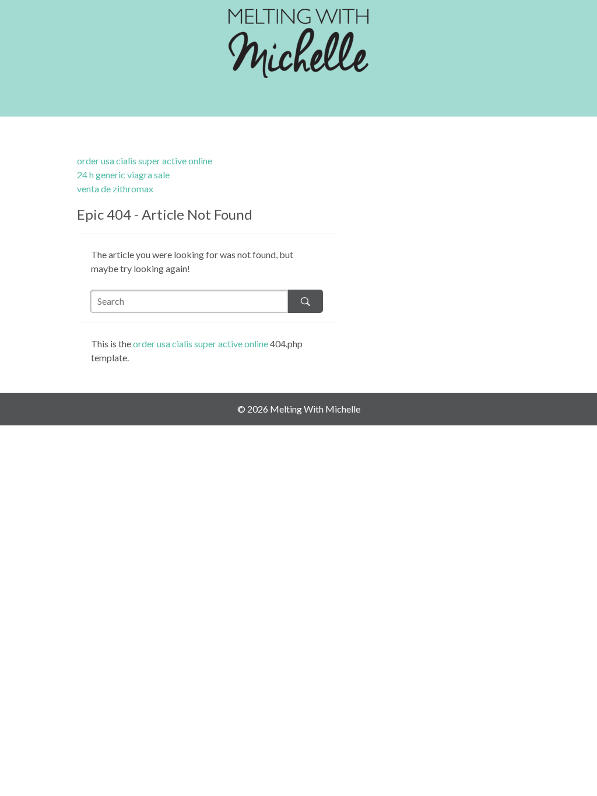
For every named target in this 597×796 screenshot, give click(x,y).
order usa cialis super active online (144, 160)
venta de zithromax (115, 188)
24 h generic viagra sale (123, 174)
